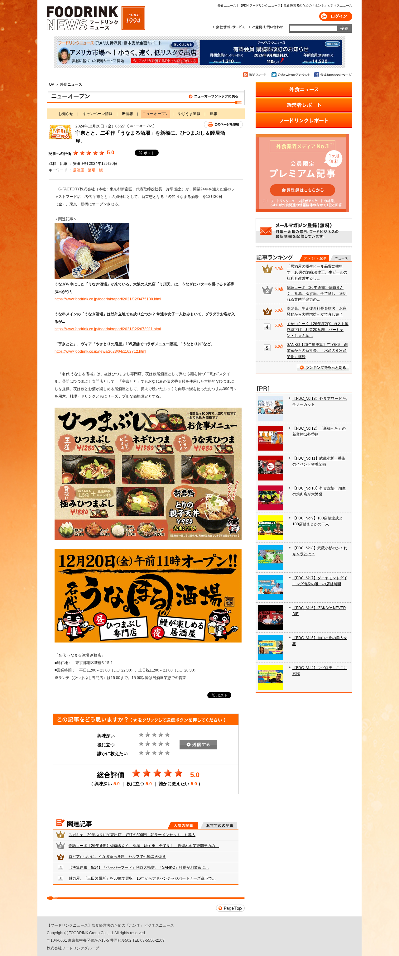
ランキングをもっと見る (323, 367)
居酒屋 (78, 170)
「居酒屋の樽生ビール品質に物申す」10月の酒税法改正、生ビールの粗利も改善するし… (317, 272)
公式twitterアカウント (291, 74)
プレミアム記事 (314, 258)
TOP (50, 84)
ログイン (335, 16)
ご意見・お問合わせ (266, 27)
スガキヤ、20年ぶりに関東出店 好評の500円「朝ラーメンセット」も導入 (132, 835)
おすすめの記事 (218, 825)
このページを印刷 (223, 124)
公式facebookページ (332, 74)
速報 (213, 114)
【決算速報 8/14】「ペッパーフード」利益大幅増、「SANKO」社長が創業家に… (139, 867)
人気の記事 (183, 825)
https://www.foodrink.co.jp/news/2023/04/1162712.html (100, 351)
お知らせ (65, 114)
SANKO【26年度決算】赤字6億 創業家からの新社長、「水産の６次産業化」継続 (317, 350)
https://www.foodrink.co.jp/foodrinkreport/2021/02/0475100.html (108, 299)
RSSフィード (256, 74)
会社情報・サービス (230, 27)
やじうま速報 (189, 114)
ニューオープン (146, 97)
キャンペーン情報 (98, 114)
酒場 (91, 170)
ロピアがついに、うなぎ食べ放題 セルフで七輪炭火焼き (117, 856)
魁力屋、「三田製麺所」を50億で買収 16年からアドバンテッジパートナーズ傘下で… (142, 878)
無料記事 (340, 258)
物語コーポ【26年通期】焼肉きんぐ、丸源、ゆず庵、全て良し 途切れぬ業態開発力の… (144, 846)
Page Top (230, 908)
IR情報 (127, 114)
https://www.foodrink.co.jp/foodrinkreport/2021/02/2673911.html (108, 329)
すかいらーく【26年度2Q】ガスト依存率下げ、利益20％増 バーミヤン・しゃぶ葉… (318, 330)
